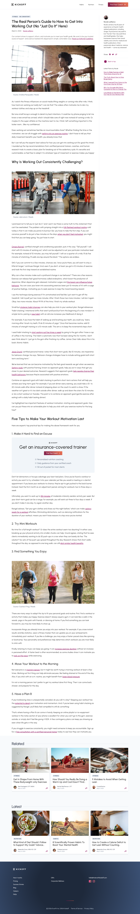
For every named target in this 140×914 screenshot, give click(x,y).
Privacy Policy (89, 908)
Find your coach (52, 453)
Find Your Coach (116, 5)
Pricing (15, 881)
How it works (17, 878)
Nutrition (91, 5)
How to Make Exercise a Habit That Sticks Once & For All (114, 73)
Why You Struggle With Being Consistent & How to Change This (115, 88)
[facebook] (90, 882)
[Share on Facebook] (110, 54)
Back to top (112, 61)
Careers (15, 891)
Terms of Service (76, 908)
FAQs (15, 894)
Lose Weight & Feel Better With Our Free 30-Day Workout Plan (114, 93)
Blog (14, 888)
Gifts (52, 878)
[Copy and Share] (116, 54)
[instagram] (94, 882)
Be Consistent (25, 16)
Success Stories (18, 884)
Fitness (101, 5)
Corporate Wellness (57, 881)
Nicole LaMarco (28, 31)
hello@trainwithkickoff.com (98, 878)
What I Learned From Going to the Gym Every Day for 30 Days (115, 83)
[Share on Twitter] (113, 54)
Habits (81, 5)
